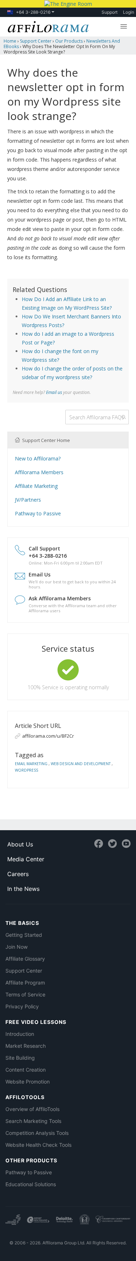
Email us (54, 392)
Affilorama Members (39, 472)
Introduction (19, 1034)
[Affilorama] (47, 26)
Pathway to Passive (38, 513)
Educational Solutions (30, 1184)
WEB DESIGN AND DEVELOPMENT (81, 763)
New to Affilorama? (38, 458)
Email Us (39, 574)
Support (110, 12)
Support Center (23, 971)
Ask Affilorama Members (60, 598)
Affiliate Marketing (36, 485)
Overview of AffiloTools (32, 1109)
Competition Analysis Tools (37, 1133)
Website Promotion (27, 1081)
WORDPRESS (26, 770)
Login (128, 12)
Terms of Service (25, 994)
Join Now (16, 947)
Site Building (20, 1058)
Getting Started (23, 935)
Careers (18, 874)
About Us (20, 844)
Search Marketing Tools (33, 1121)
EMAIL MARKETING (32, 763)
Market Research (25, 1046)
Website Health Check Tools (38, 1145)
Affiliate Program (25, 982)
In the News (23, 888)
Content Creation (25, 1070)
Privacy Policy (22, 1006)
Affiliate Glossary (25, 959)
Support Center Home (45, 440)
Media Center (25, 859)
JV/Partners (28, 499)
